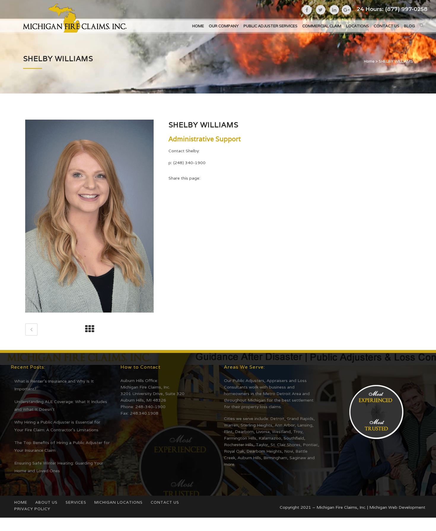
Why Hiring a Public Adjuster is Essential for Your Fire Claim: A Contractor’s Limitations (57, 425)
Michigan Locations (118, 502)
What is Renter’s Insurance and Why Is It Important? (54, 384)
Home (369, 61)
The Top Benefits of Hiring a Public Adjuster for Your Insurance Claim (62, 446)
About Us (46, 502)
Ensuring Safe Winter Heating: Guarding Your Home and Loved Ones (58, 466)
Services (76, 502)
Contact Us (165, 502)
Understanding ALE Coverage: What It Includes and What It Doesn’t (60, 405)
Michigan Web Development (397, 507)
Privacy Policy (32, 508)
